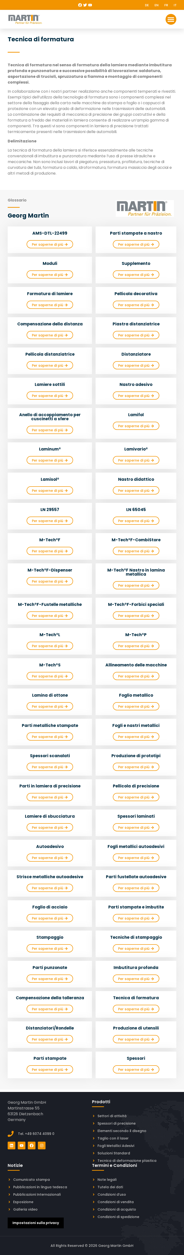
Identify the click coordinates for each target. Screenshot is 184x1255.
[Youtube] (90, 5)
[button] (171, 19)
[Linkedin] (11, 1145)
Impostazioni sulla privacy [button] (35, 1222)
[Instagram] (42, 1145)
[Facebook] (80, 5)
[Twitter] (85, 5)
